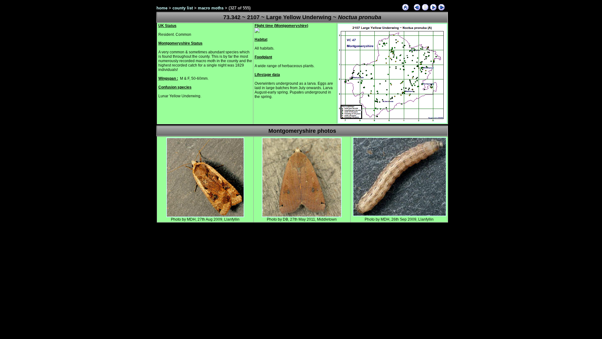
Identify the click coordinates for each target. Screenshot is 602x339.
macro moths (211, 8)
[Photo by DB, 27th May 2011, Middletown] (302, 216)
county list (182, 8)
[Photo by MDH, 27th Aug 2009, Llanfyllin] (205, 216)
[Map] (392, 122)
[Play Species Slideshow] (433, 7)
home (161, 8)
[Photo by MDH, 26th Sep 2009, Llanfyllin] (399, 215)
